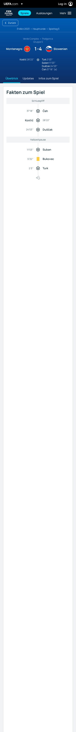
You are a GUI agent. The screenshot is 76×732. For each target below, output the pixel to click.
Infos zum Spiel (49, 78)
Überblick (11, 78)
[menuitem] (25, 13)
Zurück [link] (12, 22)
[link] (24, 13)
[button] (64, 13)
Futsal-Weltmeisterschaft (9, 13)
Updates (28, 78)
